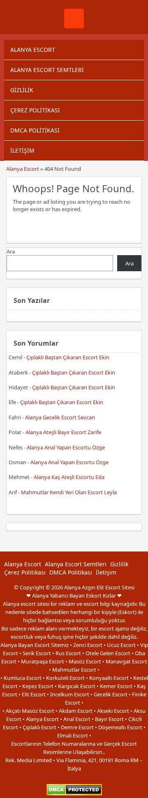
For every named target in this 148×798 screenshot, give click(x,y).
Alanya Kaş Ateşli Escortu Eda (69, 477)
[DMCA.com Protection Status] (74, 793)
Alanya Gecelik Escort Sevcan (60, 417)
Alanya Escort (32, 50)
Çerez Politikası (35, 110)
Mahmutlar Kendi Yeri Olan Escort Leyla (69, 492)
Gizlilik (21, 90)
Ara (11, 251)
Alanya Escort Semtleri (47, 70)
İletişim (22, 150)
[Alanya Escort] (74, 26)
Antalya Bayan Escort (57, 776)
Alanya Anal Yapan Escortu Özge (66, 447)
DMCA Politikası (35, 130)
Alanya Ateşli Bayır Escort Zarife (63, 432)
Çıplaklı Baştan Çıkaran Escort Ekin (67, 357)
